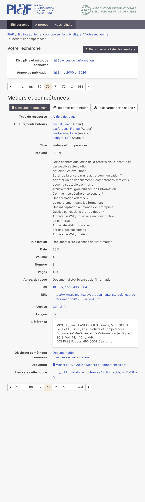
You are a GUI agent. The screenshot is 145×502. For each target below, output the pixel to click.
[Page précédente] (10, 86)
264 (80, 86)
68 (31, 86)
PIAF (10, 34)
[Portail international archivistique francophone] (30, 10)
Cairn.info (59, 307)
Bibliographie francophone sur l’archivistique (49, 34)
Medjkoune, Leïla (65, 133)
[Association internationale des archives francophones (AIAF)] (108, 10)
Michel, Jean (61, 124)
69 (39, 86)
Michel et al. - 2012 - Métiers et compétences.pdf (91, 365)
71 (55, 86)
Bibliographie (19, 24)
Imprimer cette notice (72, 108)
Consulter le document (31, 108)
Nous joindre (63, 24)
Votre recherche (96, 34)
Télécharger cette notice (115, 108)
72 (64, 86)
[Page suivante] (88, 86)
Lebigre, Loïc (62, 138)
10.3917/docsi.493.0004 (70, 287)
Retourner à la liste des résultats (111, 49)
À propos (41, 24)
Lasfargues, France (66, 128)
